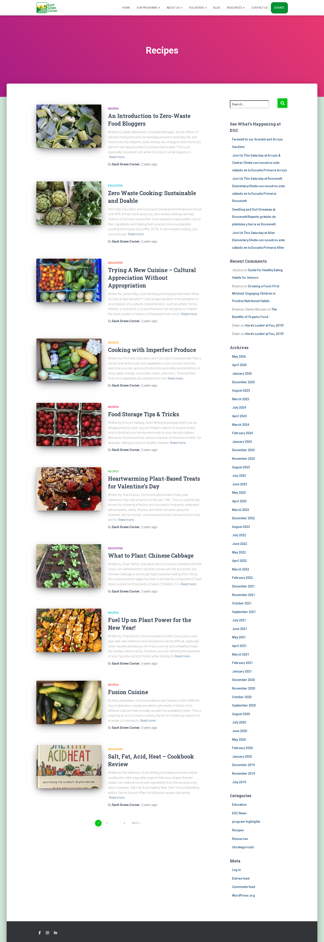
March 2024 (240, 424)
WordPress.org (243, 895)
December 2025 (243, 382)
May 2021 (239, 637)
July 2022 (239, 535)
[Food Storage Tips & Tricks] (68, 424)
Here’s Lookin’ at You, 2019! (264, 325)
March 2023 (240, 510)
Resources (235, 7)
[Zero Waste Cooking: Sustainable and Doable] (68, 203)
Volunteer (197, 7)
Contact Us (259, 7)
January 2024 (242, 441)
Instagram (47, 933)
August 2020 (241, 714)
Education (115, 185)
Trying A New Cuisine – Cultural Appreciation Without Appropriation (152, 277)
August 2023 (241, 467)
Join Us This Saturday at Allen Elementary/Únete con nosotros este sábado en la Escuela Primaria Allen (258, 240)
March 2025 (240, 399)
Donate (279, 7)
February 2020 (242, 748)
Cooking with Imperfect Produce (152, 349)
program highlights (246, 821)
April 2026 (239, 365)
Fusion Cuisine (128, 692)
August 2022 (241, 527)
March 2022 (240, 569)
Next (135, 823)
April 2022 (239, 561)
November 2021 (243, 595)
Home (126, 7)
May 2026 (239, 356)
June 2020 (239, 731)
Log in (236, 870)
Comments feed (243, 887)
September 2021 (244, 612)
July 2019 (239, 782)
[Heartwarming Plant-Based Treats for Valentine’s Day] (68, 489)
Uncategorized (243, 847)
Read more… (117, 157)
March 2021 (240, 654)
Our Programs (147, 7)
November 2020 (243, 688)
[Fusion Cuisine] (68, 702)
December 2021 (243, 586)
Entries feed (241, 878)
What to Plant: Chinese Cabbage (151, 555)
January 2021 (242, 671)
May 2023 (239, 492)
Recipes (113, 108)
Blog (216, 7)
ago (149, 164)
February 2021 (242, 663)
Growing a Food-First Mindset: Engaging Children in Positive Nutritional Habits (255, 293)
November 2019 (243, 773)
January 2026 (242, 373)
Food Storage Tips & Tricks (143, 414)
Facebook (39, 933)
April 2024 (239, 416)
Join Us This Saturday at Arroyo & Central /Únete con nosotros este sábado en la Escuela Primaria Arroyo (259, 163)
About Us (173, 7)
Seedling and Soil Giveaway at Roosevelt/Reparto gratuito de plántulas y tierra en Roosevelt (254, 217)
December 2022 (243, 518)
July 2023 (239, 475)
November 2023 (243, 458)
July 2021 (239, 620)
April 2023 (239, 501)
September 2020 (244, 705)
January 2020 (242, 756)
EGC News (239, 813)
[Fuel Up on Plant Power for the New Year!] (68, 630)
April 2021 (239, 646)
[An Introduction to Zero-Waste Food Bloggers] (68, 126)
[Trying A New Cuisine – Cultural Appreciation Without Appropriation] (68, 280)
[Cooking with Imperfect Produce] (68, 360)
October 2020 (241, 697)
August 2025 (241, 390)
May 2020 (239, 739)
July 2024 (239, 407)
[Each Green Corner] (47, 7)
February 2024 (242, 433)
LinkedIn (55, 933)
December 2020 (243, 680)
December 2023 (243, 450)
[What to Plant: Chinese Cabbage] (68, 566)
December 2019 (243, 765)
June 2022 (239, 544)
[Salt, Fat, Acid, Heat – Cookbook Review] (68, 767)
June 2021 (239, 629)
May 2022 (239, 552)
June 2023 (239, 484)
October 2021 (241, 603)
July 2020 (239, 722)
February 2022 (242, 577)
